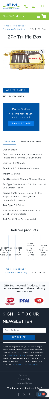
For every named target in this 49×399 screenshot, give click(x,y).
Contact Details (24, 383)
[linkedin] (30, 394)
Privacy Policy (25, 379)
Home (6, 26)
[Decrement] (4, 82)
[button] (42, 51)
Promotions (18, 26)
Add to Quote (15, 90)
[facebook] (19, 394)
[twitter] (24, 394)
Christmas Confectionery (15, 29)
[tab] (9, 141)
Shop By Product (12, 16)
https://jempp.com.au (16, 355)
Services (23, 375)
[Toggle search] (42, 6)
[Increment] (10, 82)
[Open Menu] (38, 16)
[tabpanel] (24, 184)
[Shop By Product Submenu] (23, 16)
